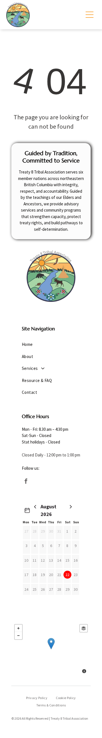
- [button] (18, 635)
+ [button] (18, 628)
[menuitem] (51, 345)
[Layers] (83, 628)
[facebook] (26, 481)
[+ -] (51, 649)
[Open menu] (90, 15)
